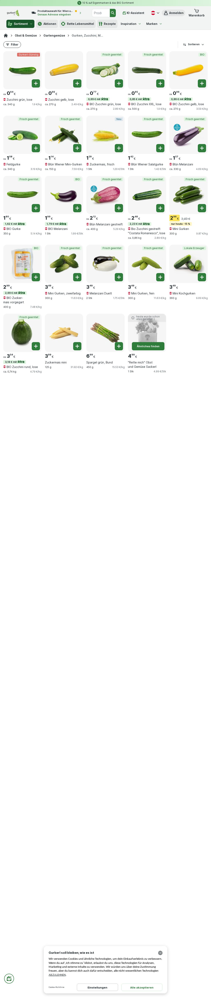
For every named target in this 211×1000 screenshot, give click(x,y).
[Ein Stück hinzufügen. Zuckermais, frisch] (119, 148)
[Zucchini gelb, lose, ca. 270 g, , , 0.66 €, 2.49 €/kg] (64, 70)
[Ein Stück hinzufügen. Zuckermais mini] (77, 346)
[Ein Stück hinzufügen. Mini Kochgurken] (202, 277)
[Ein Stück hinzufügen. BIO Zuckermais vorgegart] (36, 277)
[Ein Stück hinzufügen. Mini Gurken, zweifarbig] (77, 277)
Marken (151, 23)
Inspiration (128, 23)
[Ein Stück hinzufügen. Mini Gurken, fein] (160, 277)
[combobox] (101, 13)
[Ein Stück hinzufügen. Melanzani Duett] (119, 277)
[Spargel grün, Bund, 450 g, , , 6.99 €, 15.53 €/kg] (105, 333)
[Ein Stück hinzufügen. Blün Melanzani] (202, 148)
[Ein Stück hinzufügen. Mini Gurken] (202, 208)
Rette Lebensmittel (80, 23)
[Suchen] (113, 13)
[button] (173, 13)
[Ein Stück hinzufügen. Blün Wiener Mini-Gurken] (77, 148)
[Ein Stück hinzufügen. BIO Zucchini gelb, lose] (202, 83)
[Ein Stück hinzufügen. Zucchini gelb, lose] (77, 83)
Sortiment (21, 23)
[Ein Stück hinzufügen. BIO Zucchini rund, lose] (36, 346)
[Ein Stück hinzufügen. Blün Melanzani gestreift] (119, 208)
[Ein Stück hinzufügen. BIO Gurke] (36, 208)
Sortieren (193, 44)
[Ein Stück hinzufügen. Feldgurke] (36, 148)
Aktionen (49, 23)
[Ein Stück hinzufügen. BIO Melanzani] (77, 208)
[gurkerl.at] (5, 35)
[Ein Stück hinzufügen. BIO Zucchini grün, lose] (119, 83)
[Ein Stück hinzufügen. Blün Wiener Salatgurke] (160, 148)
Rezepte (110, 23)
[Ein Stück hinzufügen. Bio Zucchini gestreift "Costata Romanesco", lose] (160, 208)
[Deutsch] (154, 13)
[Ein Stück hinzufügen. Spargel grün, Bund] (119, 346)
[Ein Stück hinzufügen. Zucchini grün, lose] (36, 83)
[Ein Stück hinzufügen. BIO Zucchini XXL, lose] (160, 83)
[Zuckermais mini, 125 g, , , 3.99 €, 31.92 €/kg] (64, 333)
